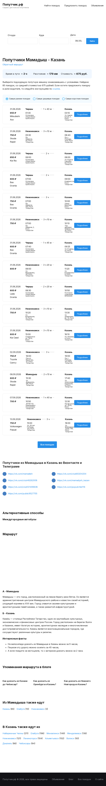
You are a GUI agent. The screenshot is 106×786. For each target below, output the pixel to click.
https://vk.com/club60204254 (71, 473)
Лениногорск (33, 738)
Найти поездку (52, 5)
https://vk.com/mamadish (20, 473)
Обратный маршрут (13, 64)
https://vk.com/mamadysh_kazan (73, 480)
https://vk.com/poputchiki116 (71, 487)
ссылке (56, 88)
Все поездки (47, 444)
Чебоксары (27, 743)
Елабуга (23, 709)
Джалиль (10, 743)
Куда (41, 35)
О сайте (99, 779)
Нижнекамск (39, 709)
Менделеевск (77, 733)
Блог (71, 779)
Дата (72, 35)
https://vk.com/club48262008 (22, 480)
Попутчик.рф (13, 4)
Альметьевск (54, 738)
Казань (8, 709)
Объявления (97, 5)
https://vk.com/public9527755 (22, 493)
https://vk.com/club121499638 (23, 487)
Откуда (11, 35)
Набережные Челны (15, 733)
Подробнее (82, 114)
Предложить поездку (75, 5)
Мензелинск (56, 733)
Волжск (72, 738)
